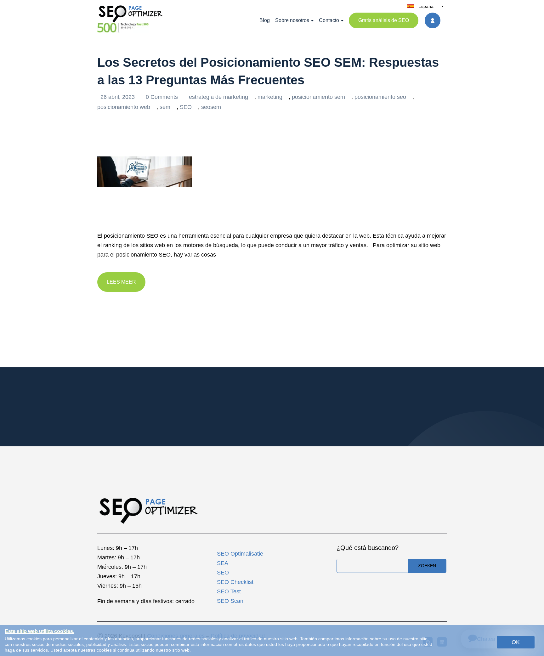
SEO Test (229, 591)
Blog (264, 20)
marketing (270, 97)
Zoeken (427, 565)
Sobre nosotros (292, 20)
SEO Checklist (235, 582)
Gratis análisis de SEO (383, 20)
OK (516, 642)
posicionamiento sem (318, 97)
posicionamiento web (123, 107)
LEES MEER (121, 282)
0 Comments (162, 97)
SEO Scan (230, 601)
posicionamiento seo (380, 97)
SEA (222, 563)
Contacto (329, 20)
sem (165, 107)
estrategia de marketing (218, 97)
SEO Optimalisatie (240, 554)
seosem (211, 107)
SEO (186, 107)
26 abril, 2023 (118, 97)
